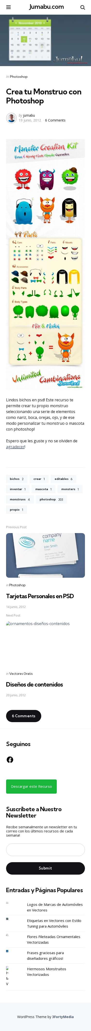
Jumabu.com (47, 6)
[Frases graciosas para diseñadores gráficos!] (11, 951)
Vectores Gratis (21, 674)
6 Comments (55, 120)
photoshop (51, 499)
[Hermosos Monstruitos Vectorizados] (11, 976)
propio (16, 510)
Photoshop (19, 76)
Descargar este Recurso (31, 786)
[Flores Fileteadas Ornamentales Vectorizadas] (11, 935)
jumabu (29, 115)
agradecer (15, 446)
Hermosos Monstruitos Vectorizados (46, 971)
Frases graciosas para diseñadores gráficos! (45, 955)
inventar (17, 489)
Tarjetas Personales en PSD (40, 596)
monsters (70, 489)
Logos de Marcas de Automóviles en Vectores (55, 907)
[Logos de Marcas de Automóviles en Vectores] (11, 902)
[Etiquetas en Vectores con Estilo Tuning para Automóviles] (11, 918)
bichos (17, 479)
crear (39, 479)
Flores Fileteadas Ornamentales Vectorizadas (53, 939)
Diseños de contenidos (34, 684)
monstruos (20, 499)
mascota (43, 489)
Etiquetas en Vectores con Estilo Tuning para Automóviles (54, 923)
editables (63, 479)
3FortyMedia (63, 1016)
